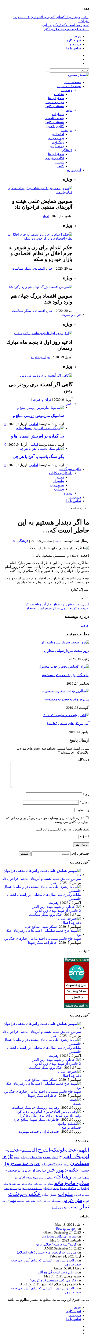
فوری (86, 1200)
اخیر (69, 403)
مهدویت (66, 90)
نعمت (77, 1103)
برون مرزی (56, 138)
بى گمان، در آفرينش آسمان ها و (37, 436)
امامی (33, 424)
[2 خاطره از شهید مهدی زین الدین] (56, 906)
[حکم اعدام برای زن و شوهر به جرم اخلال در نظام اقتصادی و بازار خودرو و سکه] (37, 238)
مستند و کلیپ (54, 106)
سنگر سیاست (22, 268)
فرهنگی (66, 150)
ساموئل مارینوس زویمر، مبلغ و (38, 415)
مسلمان (56, 1200)
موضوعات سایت (69, 86)
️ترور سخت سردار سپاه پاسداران (66, 650)
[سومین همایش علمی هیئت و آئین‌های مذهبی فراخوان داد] (37, 192)
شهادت (16, 1188)
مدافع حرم (32, 926)
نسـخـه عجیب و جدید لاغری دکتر (66, 29)
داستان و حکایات (60, 473)
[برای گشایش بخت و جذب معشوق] (64, 666)
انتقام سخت (50, 1157)
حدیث (55, 1131)
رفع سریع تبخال (66, 1228)
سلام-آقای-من (23, 1177)
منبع (33, 1200)
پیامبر (60, 1207)
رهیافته (62, 1176)
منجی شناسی (23, 1201)
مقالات (59, 94)
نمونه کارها (73, 40)
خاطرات (58, 114)
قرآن (60, 477)
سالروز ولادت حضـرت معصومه (67, 699)
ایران (24, 1157)
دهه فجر (76, 1177)
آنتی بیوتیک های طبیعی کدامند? (68, 723)
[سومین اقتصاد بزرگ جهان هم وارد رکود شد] (40, 287)
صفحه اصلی (72, 82)
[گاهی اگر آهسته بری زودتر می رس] (46, 375)
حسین (84, 1170)
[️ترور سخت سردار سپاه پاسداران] (65, 642)
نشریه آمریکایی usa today (59, 1236)
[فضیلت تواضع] (69, 1123)
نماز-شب (78, 1206)
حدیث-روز (16, 1163)
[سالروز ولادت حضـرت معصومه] (65, 691)
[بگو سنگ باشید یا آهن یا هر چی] (41, 448)
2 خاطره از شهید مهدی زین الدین (58, 910)
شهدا (69, 110)
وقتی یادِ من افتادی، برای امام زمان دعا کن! (50, 1115)
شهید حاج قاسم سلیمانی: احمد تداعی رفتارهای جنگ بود (42, 938)
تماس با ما (73, 48)
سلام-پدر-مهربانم (43, 1183)
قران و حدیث (55, 102)
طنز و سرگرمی (70, 469)
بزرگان (59, 489)
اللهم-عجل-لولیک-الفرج (63, 1150)
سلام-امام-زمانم (71, 1183)
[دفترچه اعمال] (69, 918)
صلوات (65, 1194)
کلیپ (60, 166)
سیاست (66, 130)
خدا (44, 1170)
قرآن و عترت (71, 314)
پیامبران (58, 481)
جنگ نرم (58, 142)
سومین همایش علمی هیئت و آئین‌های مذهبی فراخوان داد (41, 878)
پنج (65, 1207)
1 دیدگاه (83, 760)
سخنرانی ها (56, 98)
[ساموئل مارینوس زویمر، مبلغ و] (40, 407)
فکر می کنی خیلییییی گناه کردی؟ (53, 1280)
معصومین (57, 485)
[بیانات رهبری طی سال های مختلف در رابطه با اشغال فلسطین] (41, 890)
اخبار (45, 216)
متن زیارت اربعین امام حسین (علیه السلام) (47, 1252)
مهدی (11, 1200)
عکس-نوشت (24, 1193)
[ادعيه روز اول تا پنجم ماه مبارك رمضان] (43, 333)
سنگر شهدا (49, 926)
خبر (51, 1170)
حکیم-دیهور (67, 1170)
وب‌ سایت (82, 810)
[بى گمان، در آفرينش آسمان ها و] (40, 428)
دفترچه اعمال (71, 922)
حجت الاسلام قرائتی (51, 1164)
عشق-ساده (49, 1194)
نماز (4, 1201)
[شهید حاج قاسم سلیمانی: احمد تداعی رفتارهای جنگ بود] (41, 934)
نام (86, 794)
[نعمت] (75, 1099)
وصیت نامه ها (54, 118)
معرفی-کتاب (43, 1200)
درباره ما (75, 44)
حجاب (59, 162)
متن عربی (72, 1200)
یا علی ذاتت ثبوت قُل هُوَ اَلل (57, 1272)
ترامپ (66, 1164)
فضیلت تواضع (71, 1127)
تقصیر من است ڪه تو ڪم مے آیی (65, 25)
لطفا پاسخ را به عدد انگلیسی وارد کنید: (62, 829)
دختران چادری (31, 1170)
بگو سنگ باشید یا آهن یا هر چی (38, 456)
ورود (77, 36)
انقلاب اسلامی (35, 1157)
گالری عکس (55, 126)
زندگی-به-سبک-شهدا (43, 1177)
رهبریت (54, 902)
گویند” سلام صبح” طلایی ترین (56, 1244)
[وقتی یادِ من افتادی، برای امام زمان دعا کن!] (48, 1111)
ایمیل (84, 802)
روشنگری (57, 146)
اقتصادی (58, 134)
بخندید (17, 1157)
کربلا (54, 1207)
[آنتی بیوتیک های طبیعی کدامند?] (66, 715)
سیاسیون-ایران (51, 1188)
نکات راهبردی (54, 158)
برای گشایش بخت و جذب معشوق (65, 675)
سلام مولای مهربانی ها (21, 1183)
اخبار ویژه (74, 170)
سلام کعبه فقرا (68, 1188)
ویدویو (68, 493)
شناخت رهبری (32, 1188)
